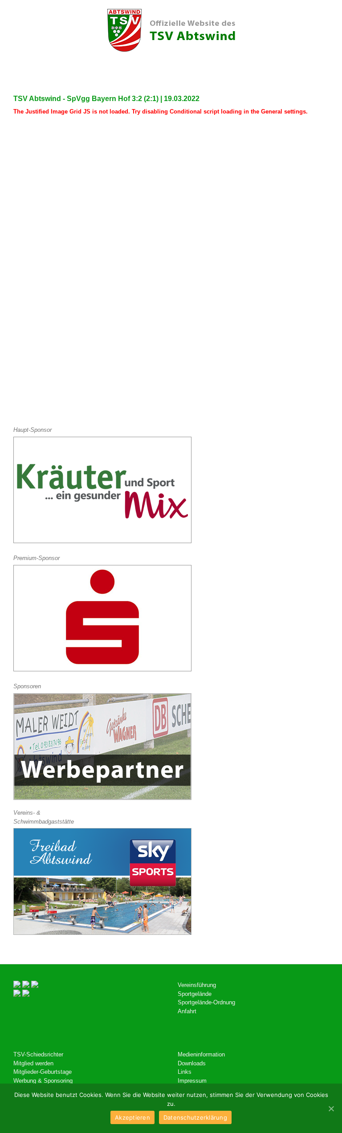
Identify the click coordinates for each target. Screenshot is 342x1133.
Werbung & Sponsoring (43, 1080)
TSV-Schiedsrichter (38, 1054)
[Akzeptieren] (330, 1108)
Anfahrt (187, 1011)
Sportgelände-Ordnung (206, 1002)
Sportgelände (195, 994)
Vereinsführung (197, 985)
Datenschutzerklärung (195, 1117)
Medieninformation (201, 1054)
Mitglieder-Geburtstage (42, 1071)
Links (184, 1071)
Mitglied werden (33, 1063)
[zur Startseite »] (171, 30)
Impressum (192, 1080)
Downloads (192, 1063)
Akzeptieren (132, 1117)
